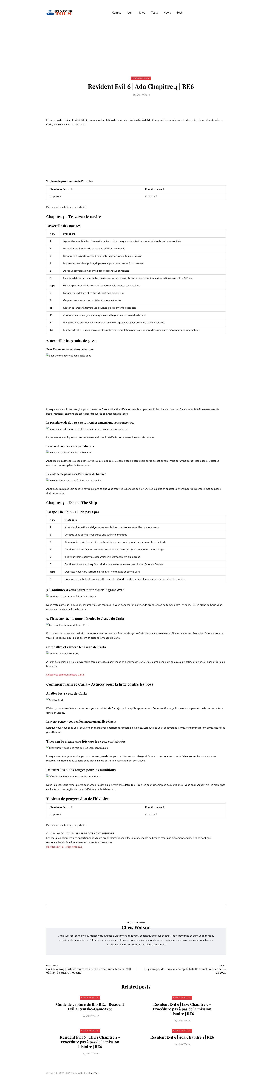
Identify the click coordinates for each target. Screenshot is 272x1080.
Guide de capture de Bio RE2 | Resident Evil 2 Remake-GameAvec (90, 1006)
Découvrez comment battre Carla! (65, 674)
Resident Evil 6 (141, 78)
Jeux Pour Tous (91, 1073)
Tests (154, 12)
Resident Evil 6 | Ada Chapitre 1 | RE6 (182, 1037)
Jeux (129, 12)
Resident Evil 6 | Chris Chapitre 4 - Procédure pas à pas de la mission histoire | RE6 (90, 1041)
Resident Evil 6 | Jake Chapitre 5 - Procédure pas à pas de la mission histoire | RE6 (182, 1009)
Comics (116, 12)
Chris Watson (143, 94)
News (141, 12)
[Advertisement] (136, 48)
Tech (180, 12)
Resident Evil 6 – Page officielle (64, 847)
